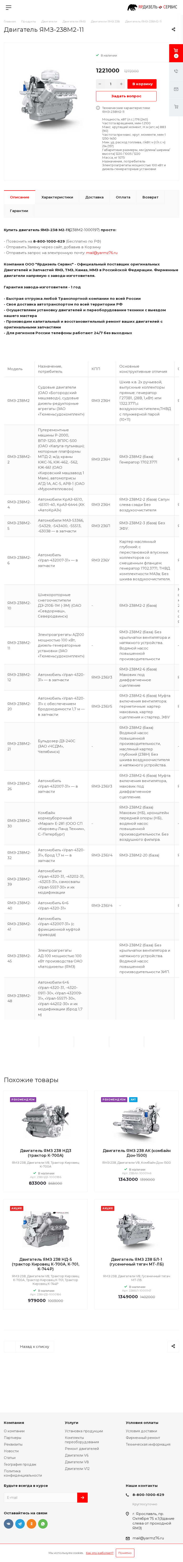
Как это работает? (99, 1553)
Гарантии (19, 210)
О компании (14, 1431)
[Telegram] (20, 1524)
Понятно (125, 1553)
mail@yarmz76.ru (101, 252)
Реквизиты (13, 1444)
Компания (14, 1422)
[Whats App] (43, 1524)
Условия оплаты (142, 1422)
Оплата (123, 197)
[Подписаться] (82, 1498)
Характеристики (57, 197)
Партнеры (12, 1438)
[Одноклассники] (31, 1524)
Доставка (94, 197)
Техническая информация (148, 1444)
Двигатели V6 (77, 1455)
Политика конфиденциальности (23, 1473)
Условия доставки (141, 1431)
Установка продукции (84, 1431)
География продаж (20, 1464)
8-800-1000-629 (148, 1494)
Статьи (9, 1458)
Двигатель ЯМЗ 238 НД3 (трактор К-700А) (45, 1153)
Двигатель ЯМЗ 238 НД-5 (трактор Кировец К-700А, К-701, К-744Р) (45, 1264)
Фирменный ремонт (143, 1438)
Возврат (150, 197)
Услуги (71, 1422)
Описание (19, 197)
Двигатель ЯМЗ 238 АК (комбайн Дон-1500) (137, 1153)
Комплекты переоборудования (82, 1440)
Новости (11, 1451)
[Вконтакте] (8, 1524)
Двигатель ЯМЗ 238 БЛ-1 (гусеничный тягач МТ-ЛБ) (137, 1261)
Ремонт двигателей (82, 1449)
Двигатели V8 (77, 1462)
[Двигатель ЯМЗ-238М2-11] (48, 99)
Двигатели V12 (77, 1469)
